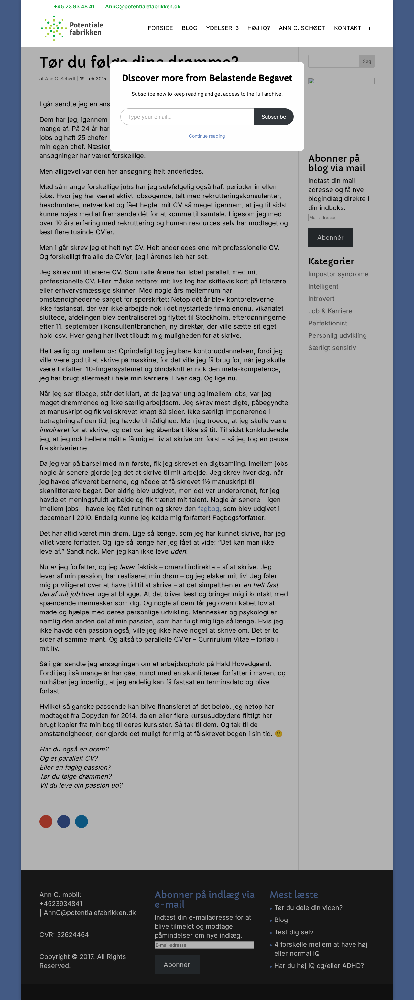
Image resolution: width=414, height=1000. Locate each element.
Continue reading (207, 136)
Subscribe (274, 116)
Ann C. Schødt (302, 28)
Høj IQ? (258, 28)
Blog (189, 28)
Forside (160, 28)
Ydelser (219, 28)
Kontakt (348, 28)
